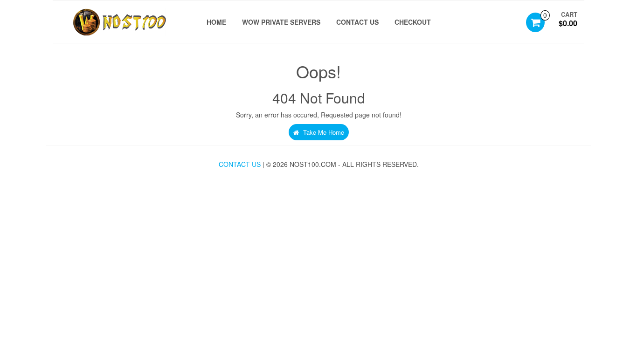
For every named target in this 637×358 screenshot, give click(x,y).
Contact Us (240, 164)
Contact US (357, 22)
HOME (216, 22)
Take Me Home (322, 132)
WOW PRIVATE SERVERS (281, 22)
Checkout (413, 22)
